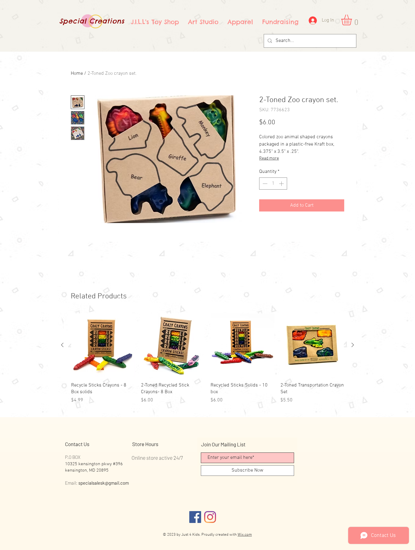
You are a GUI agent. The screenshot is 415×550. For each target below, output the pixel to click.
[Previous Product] (62, 345)
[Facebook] (195, 517)
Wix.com (245, 534)
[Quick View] (103, 345)
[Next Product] (352, 345)
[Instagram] (210, 517)
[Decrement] (264, 183)
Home (77, 73)
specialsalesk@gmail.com (103, 483)
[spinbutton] (273, 183)
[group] (207, 358)
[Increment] (282, 183)
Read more (269, 158)
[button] (352, 20)
